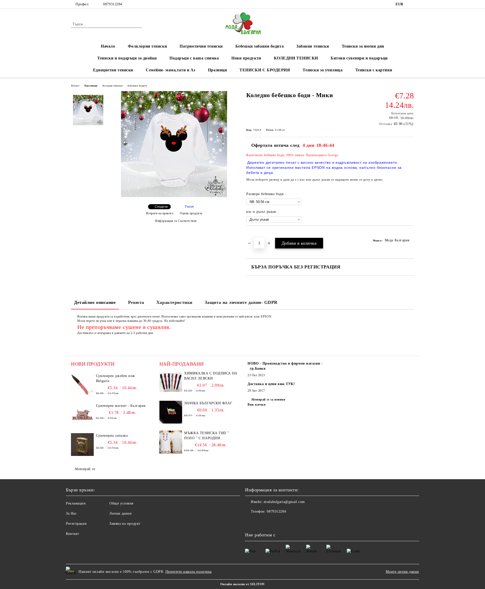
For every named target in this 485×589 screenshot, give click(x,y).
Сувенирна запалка (112, 435)
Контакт (72, 534)
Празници (217, 70)
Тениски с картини (373, 70)
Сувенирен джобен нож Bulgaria (115, 378)
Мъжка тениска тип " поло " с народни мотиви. (206, 436)
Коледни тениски (113, 85)
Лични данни (120, 513)
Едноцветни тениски (113, 70)
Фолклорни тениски (147, 46)
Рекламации (76, 503)
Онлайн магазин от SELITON (242, 584)
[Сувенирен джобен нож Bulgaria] (82, 384)
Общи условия (121, 503)
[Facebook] (411, 4)
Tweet (189, 206)
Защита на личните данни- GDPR (241, 302)
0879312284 (112, 4)
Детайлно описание (95, 302)
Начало (108, 46)
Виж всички (257, 404)
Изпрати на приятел (160, 213)
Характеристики (174, 302)
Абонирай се (85, 469)
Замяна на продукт (124, 523)
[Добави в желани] (256, 234)
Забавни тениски (312, 46)
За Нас (71, 513)
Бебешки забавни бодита (259, 46)
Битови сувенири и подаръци (359, 58)
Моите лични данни (402, 572)
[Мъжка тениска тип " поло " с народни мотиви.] (170, 442)
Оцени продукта (191, 213)
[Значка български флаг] (170, 412)
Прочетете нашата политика (188, 572)
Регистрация (76, 523)
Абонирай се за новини (268, 399)
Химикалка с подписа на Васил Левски (210, 375)
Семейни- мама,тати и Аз (170, 70)
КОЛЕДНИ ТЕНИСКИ (296, 58)
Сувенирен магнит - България (121, 406)
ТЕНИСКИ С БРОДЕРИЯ (264, 70)
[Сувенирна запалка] (82, 444)
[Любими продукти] (401, 23)
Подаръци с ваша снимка (194, 58)
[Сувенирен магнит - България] (82, 414)
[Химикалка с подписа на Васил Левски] (170, 382)
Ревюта (136, 302)
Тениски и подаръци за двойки (127, 58)
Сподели (161, 206)
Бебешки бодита (137, 85)
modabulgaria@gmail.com (284, 502)
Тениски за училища (323, 70)
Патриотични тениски (201, 46)
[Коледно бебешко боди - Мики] (174, 196)
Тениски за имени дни (363, 46)
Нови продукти (246, 58)
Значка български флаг (208, 403)
